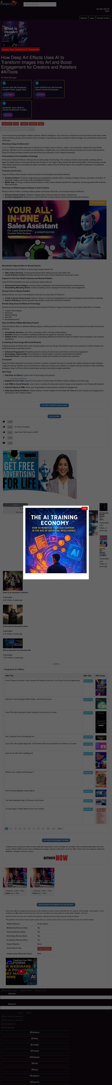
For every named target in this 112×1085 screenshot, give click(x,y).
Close (85, 508)
